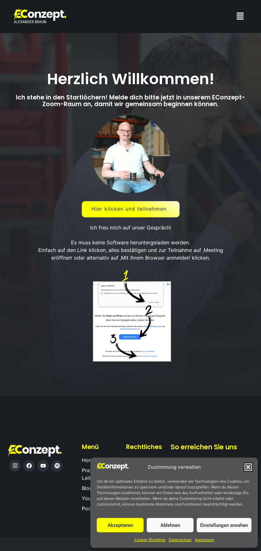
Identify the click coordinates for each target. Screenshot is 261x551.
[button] (248, 467)
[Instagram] (15, 465)
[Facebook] (29, 465)
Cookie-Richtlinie (150, 539)
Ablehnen (170, 525)
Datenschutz (180, 539)
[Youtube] (43, 465)
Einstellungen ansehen (224, 525)
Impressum (204, 539)
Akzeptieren (120, 525)
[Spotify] (57, 465)
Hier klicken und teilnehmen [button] (128, 209)
